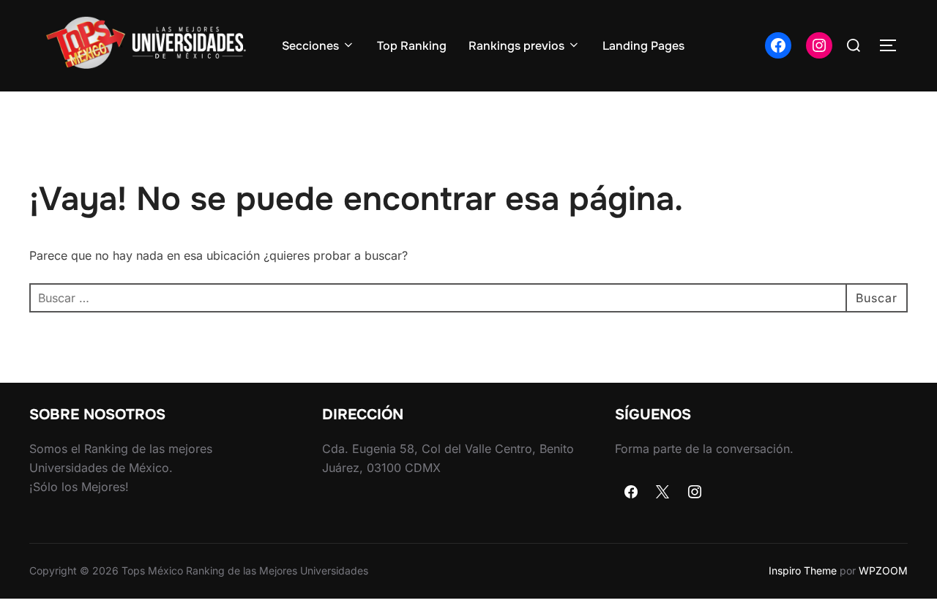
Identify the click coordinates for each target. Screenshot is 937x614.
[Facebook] (631, 492)
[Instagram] (695, 492)
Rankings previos (516, 45)
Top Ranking (412, 45)
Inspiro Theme (803, 570)
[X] (663, 492)
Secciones (310, 45)
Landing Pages (643, 45)
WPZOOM (883, 570)
